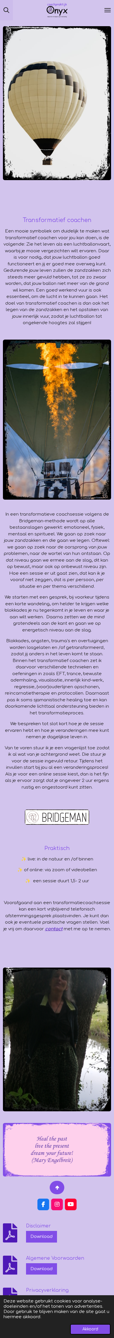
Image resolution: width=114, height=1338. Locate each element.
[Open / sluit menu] (107, 10)
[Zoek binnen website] (6, 10)
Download (41, 1236)
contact (54, 929)
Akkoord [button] (90, 1329)
